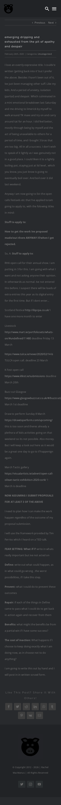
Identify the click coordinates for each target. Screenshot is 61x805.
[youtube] (39, 784)
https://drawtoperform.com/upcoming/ (29, 420)
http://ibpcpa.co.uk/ (37, 310)
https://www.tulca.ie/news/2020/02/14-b (29, 354)
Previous (40, 22)
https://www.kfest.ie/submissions (25, 376)
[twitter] (21, 784)
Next (51, 22)
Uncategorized (45, 53)
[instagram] (30, 784)
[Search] (47, 9)
